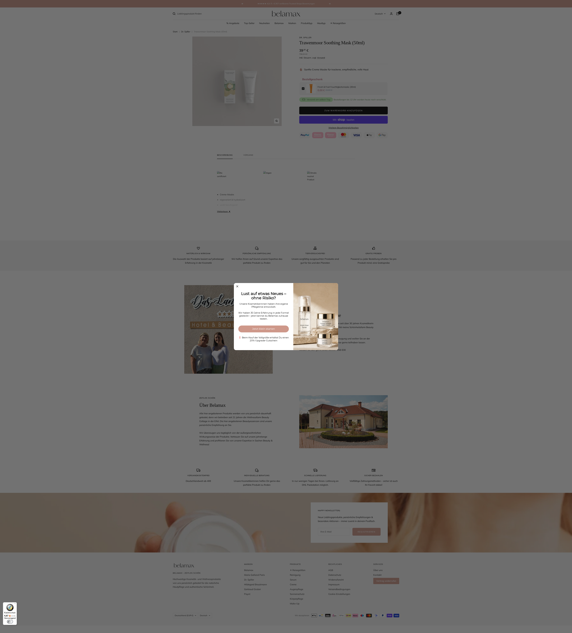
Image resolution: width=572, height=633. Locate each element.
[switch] (10, 621)
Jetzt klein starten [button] (263, 328)
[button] (237, 286)
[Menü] (15, 604)
